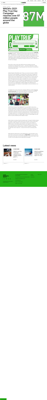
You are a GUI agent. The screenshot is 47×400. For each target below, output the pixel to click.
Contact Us (39, 0)
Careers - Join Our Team (18, 183)
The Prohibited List (18, 180)
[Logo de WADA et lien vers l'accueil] (23, 2)
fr (45, 0)
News (28, 0)
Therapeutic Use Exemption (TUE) (20, 178)
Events (35, 0)
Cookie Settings (3, 399)
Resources (31, 0)
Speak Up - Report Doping (19, 181)
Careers (43, 0)
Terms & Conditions (32, 175)
